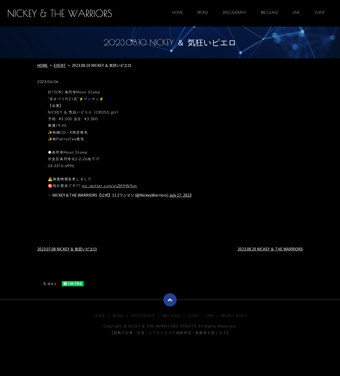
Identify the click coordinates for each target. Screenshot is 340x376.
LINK (296, 12)
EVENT (320, 12)
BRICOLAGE (269, 12)
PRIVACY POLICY (234, 316)
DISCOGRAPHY (234, 12)
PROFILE (202, 12)
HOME (177, 12)
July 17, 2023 (180, 195)
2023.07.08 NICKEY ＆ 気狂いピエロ (67, 249)
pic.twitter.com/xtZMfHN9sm (109, 185)
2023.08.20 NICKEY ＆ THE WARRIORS (270, 249)
